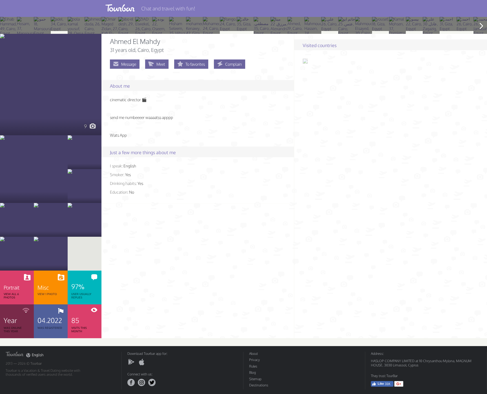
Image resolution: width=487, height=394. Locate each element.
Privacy (254, 360)
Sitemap (255, 379)
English (37, 355)
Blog (252, 372)
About (253, 353)
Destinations (258, 385)
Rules (253, 366)
